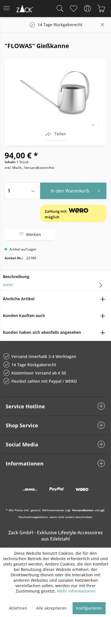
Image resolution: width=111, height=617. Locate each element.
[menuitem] (8, 8)
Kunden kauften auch (24, 315)
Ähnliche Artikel (18, 298)
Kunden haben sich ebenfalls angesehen (42, 332)
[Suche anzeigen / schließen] (58, 8)
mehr (8, 284)
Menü (8, 8)
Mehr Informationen (76, 591)
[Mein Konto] (87, 8)
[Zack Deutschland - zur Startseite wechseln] (24, 10)
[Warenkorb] (101, 8)
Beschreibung (16, 276)
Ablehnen (18, 608)
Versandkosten (83, 510)
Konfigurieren (89, 608)
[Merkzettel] (73, 8)
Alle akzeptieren (51, 608)
